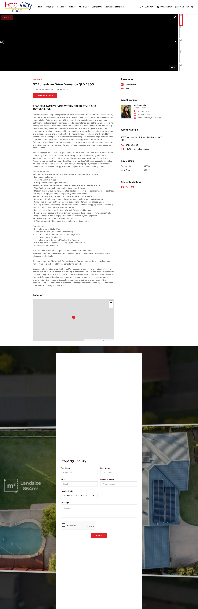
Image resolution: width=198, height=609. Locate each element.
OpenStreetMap (106, 340)
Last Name (105, 468)
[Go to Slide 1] (181, 20)
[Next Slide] (175, 42)
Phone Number (107, 479)
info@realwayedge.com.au (137, 149)
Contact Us (97, 7)
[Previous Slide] (3, 42)
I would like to (67, 491)
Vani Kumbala (140, 105)
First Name (65, 468)
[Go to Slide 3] (180, 45)
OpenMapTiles (99, 340)
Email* (63, 479)
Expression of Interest (114, 7)
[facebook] (188, 7)
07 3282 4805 (144, 111)
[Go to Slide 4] (180, 57)
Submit (99, 535)
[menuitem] (41, 7)
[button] (50, 7)
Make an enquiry (45, 95)
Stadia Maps (92, 340)
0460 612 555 (144, 114)
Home (41, 7)
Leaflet (87, 340)
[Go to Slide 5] (180, 70)
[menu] (80, 7)
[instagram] (192, 7)
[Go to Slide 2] (180, 32)
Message (65, 502)
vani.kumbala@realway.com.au (150, 118)
